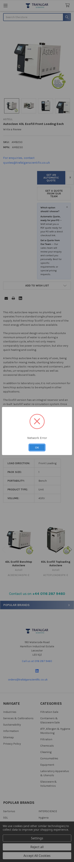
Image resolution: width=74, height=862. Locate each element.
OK (37, 447)
